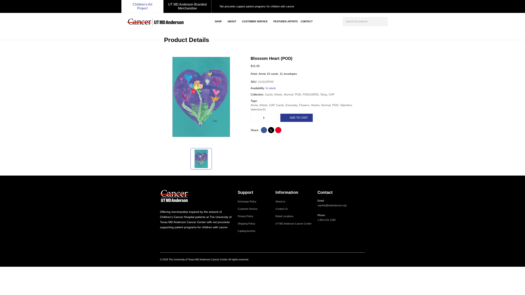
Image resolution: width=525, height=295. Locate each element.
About (231, 21)
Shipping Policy (246, 223)
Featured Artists (285, 21)
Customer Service (255, 21)
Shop (218, 21)
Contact (307, 21)
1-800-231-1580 (326, 220)
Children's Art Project (142, 6)
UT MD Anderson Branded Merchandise (187, 6)
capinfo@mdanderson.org (332, 205)
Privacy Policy (245, 216)
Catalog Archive (246, 231)
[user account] (394, 21)
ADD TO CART (299, 117)
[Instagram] (161, 235)
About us (280, 201)
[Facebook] (166, 235)
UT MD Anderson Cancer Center (293, 223)
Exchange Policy (247, 201)
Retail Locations (284, 216)
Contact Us (281, 209)
